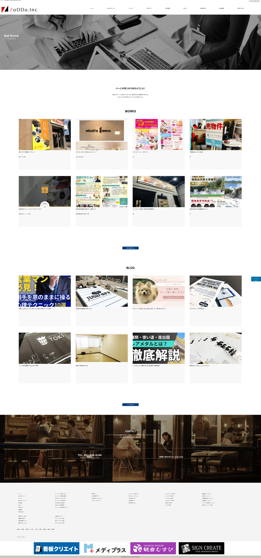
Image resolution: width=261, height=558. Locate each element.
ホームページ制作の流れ (60, 500)
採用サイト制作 (168, 502)
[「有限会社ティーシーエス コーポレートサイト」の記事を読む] (45, 201)
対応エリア (149, 8)
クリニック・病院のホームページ (208, 502)
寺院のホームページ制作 (207, 505)
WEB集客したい (132, 500)
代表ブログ (20, 507)
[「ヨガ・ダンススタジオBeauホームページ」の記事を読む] (102, 144)
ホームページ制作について (60, 493)
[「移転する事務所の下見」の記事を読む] (102, 358)
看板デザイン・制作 (22, 516)
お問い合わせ (240, 8)
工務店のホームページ (207, 500)
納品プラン (94, 493)
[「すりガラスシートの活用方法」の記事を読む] (216, 301)
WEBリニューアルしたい (133, 496)
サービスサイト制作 (169, 496)
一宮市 (36, 529)
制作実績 (168, 8)
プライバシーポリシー (21, 537)
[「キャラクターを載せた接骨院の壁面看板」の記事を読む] (159, 201)
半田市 (40, 529)
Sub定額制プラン (95, 496)
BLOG (185, 8)
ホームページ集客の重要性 (60, 496)
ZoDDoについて (111, 8)
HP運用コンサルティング (97, 498)
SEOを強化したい (132, 498)
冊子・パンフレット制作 (59, 520)
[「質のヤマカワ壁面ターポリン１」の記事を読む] (45, 144)
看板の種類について (22, 520)
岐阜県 (22, 529)
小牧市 (32, 529)
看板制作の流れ (21, 518)
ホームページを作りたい (134, 493)
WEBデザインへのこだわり (60, 498)
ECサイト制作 (168, 505)
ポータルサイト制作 (169, 498)
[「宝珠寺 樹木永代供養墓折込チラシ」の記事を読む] (216, 201)
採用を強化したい (132, 502)
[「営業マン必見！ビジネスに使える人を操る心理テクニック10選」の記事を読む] (45, 301)
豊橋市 (48, 529)
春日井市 (27, 529)
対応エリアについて (22, 500)
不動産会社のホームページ (207, 498)
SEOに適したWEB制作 (60, 502)
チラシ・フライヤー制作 (59, 518)
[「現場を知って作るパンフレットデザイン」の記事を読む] (216, 358)
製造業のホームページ (207, 493)
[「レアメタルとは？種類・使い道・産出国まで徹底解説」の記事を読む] (159, 358)
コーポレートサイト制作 (170, 493)
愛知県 (18, 529)
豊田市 (44, 529)
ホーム (92, 8)
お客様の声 (203, 8)
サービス (131, 8)
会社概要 (221, 8)
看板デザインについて (22, 523)
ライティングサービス (96, 500)
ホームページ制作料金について (61, 507)
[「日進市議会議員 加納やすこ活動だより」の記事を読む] (102, 201)
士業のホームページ (206, 496)
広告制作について (59, 516)
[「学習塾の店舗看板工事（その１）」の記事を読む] (102, 301)
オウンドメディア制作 (169, 500)
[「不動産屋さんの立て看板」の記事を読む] (216, 144)
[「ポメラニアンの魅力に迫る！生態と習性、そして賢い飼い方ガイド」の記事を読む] (159, 301)
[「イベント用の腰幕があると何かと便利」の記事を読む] (45, 358)
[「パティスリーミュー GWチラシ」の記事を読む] (159, 144)
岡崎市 (53, 529)
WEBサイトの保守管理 (59, 505)
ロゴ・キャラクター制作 (60, 523)
